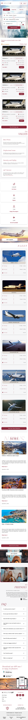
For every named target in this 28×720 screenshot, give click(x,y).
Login (24, 3)
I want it (21, 67)
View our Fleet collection (14, 428)
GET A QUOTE (9, 239)
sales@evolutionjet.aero (20, 708)
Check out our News (14, 545)
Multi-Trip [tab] (21, 9)
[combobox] (15, 15)
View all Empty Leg (14, 127)
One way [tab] (6, 9)
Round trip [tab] (14, 9)
